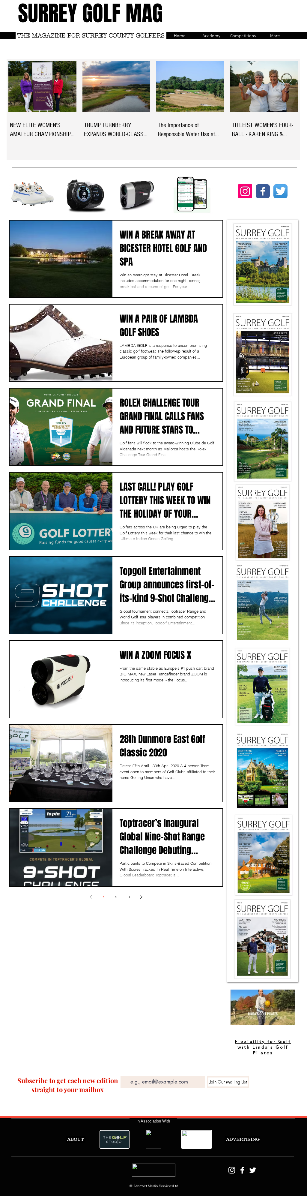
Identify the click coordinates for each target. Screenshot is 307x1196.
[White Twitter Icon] (252, 1170)
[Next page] (141, 896)
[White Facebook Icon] (242, 1170)
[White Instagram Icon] (231, 1170)
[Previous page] (90, 896)
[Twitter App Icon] (280, 191)
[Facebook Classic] (263, 191)
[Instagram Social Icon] (245, 191)
